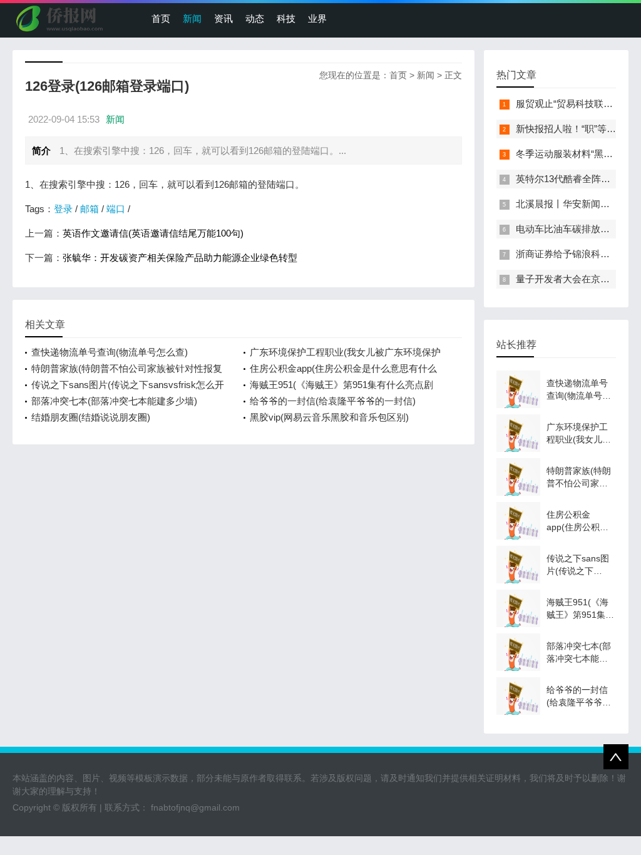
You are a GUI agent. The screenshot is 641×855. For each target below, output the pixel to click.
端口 (115, 208)
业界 (317, 18)
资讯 (223, 18)
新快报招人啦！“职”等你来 (570, 128)
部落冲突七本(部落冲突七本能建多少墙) (114, 401)
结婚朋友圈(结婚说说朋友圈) (90, 417)
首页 (160, 18)
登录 (63, 208)
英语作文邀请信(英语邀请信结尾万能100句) (153, 233)
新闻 (192, 18)
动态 (254, 18)
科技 (286, 18)
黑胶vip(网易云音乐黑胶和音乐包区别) (329, 417)
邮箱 (89, 208)
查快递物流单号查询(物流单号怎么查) (109, 352)
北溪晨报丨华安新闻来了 (567, 203)
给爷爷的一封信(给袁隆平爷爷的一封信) (333, 401)
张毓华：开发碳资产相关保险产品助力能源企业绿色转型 (180, 257)
